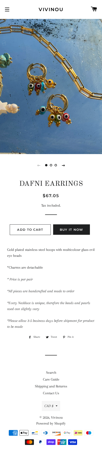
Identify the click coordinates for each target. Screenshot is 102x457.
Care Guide (51, 379)
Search (51, 372)
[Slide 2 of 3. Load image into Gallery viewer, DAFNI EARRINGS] (51, 165)
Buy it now (71, 229)
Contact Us (51, 393)
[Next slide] (63, 165)
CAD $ (48, 406)
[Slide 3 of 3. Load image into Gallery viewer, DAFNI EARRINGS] (55, 165)
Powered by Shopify (51, 423)
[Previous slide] (38, 165)
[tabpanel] (51, 86)
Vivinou (51, 9)
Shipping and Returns (51, 386)
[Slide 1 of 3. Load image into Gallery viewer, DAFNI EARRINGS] (46, 165)
